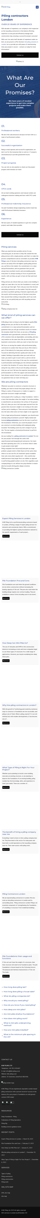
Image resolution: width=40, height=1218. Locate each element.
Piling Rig (4, 1123)
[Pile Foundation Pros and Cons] (20, 559)
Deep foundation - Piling (9, 1116)
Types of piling (5, 1173)
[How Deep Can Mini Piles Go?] (20, 622)
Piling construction (7, 1179)
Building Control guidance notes (11, 1127)
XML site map (5, 1193)
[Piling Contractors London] (20, 873)
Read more (6, 536)
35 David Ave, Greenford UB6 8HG (17, 1077)
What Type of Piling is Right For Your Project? (15, 1159)
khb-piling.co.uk (11, 1074)
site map (4, 1196)
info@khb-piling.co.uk (13, 1071)
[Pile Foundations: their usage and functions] (20, 935)
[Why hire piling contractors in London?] (20, 684)
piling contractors (13, 420)
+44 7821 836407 (14, 1068)
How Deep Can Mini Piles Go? (10, 1148)
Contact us (20, 55)
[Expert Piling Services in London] (20, 497)
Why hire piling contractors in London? (13, 1152)
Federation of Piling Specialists (11, 1120)
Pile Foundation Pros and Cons (10, 1143)
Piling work (4, 1182)
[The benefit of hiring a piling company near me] (20, 811)
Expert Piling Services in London (11, 1139)
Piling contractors (7, 1176)
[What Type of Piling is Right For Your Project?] (20, 746)
